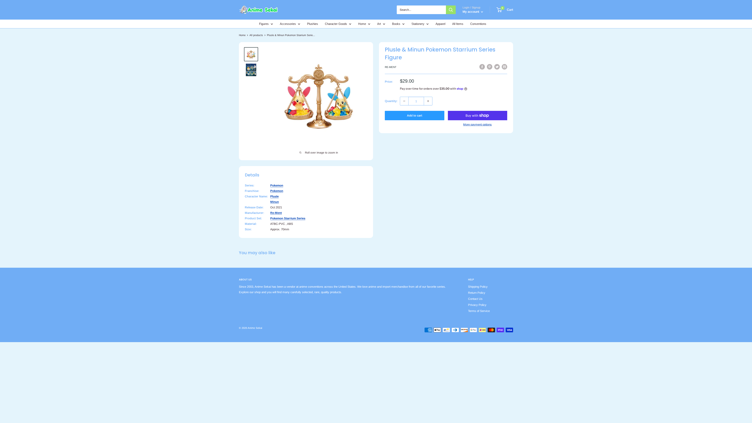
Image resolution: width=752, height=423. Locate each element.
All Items (457, 23)
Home (362, 23)
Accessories (288, 23)
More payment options (477, 124)
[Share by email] (504, 67)
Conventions (478, 23)
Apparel (440, 23)
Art (379, 23)
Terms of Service (479, 311)
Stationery (417, 23)
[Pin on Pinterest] (489, 67)
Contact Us (475, 298)
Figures (264, 23)
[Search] (451, 9)
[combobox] (421, 9)
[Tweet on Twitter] (497, 67)
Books (396, 23)
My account (471, 11)
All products (256, 35)
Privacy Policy (477, 304)
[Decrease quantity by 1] (404, 101)
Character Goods (336, 23)
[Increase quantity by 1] (428, 101)
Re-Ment (390, 67)
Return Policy (476, 292)
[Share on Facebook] (482, 67)
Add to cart (414, 115)
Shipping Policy (478, 286)
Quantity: (391, 101)
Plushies (312, 23)
